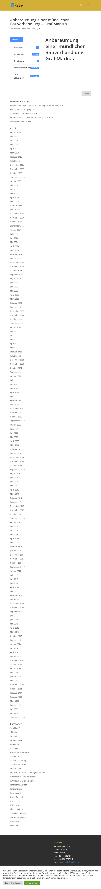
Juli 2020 (14, 429)
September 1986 (17, 717)
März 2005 (14, 701)
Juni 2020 (14, 433)
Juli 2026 (14, 136)
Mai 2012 (14, 680)
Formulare (14, 748)
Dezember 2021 (17, 360)
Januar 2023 (15, 307)
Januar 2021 (15, 404)
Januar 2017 (15, 599)
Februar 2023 (16, 303)
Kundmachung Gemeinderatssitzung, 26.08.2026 (31, 117)
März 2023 (14, 299)
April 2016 (14, 628)
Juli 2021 (14, 380)
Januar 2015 (15, 640)
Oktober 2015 (16, 636)
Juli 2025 (14, 185)
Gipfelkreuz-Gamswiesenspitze (23, 113)
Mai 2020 (14, 437)
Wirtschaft (14, 825)
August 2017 (15, 571)
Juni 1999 (14, 709)
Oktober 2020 (16, 416)
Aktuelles (14, 732)
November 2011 (17, 684)
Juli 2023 (14, 282)
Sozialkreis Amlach (18, 813)
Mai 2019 (14, 485)
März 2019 (14, 494)
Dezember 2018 (17, 506)
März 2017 (14, 591)
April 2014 (14, 652)
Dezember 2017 (17, 555)
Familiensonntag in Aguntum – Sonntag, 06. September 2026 (36, 105)
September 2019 (17, 469)
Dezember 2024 (17, 213)
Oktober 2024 (16, 221)
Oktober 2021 (16, 368)
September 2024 (17, 226)
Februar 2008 (16, 697)
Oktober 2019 (16, 465)
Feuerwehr (15, 744)
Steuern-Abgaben (18, 817)
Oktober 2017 (16, 563)
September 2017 (17, 567)
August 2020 (15, 425)
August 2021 (15, 376)
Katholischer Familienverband (23, 776)
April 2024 (14, 246)
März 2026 (14, 153)
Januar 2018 (15, 550)
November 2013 (17, 660)
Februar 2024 (16, 254)
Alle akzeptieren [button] (32, 883)
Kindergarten (16, 789)
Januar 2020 (15, 453)
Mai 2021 (14, 388)
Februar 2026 (16, 157)
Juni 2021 (14, 384)
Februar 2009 (16, 693)
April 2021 (14, 392)
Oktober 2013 (16, 664)
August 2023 (15, 278)
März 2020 (14, 445)
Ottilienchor (15, 805)
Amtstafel (14, 736)
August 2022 (15, 327)
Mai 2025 (14, 193)
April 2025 (14, 197)
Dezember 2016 (17, 603)
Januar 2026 (15, 161)
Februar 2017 (16, 595)
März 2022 (14, 347)
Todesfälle (14, 821)
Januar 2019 (15, 502)
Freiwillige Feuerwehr (19, 752)
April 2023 (14, 295)
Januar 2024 (15, 258)
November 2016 (17, 607)
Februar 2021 (16, 400)
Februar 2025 (16, 205)
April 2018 (14, 538)
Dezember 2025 (17, 165)
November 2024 (17, 218)
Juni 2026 (14, 140)
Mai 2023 (14, 291)
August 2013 (15, 668)
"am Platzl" (15, 728)
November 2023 (17, 266)
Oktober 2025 (16, 173)
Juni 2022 (14, 335)
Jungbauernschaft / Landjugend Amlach (27, 772)
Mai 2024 (14, 242)
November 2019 (17, 461)
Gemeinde (14, 756)
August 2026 (15, 132)
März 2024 (14, 250)
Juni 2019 (14, 481)
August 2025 (15, 181)
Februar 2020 (16, 449)
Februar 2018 (16, 546)
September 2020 (17, 420)
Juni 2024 (14, 238)
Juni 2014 (14, 648)
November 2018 (17, 510)
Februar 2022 (16, 351)
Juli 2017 (14, 575)
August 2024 (15, 230)
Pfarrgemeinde (16, 809)
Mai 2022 (14, 339)
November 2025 (17, 169)
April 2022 (14, 343)
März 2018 (14, 542)
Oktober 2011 (16, 689)
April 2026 (14, 148)
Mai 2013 (14, 672)
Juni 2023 (14, 286)
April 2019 (14, 490)
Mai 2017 (14, 583)
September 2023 (17, 274)
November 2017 (17, 559)
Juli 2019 (14, 477)
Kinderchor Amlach (18, 785)
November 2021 (17, 364)
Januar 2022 (15, 356)
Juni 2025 (14, 189)
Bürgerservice (16, 740)
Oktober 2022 (16, 319)
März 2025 (14, 201)
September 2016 (17, 611)
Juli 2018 (14, 526)
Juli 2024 (14, 234)
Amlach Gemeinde (22, 28)
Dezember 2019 (17, 457)
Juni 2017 (14, 579)
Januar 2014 (15, 656)
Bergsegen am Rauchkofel (21, 121)
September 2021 (17, 372)
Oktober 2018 (16, 514)
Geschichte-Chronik (18, 764)
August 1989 (15, 713)
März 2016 (14, 632)
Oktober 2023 (16, 270)
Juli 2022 (14, 331)
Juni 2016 (14, 619)
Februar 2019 (16, 498)
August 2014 (15, 644)
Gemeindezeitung (18, 760)
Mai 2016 (14, 624)
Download (16, 39)
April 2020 (14, 441)
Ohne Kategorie (17, 797)
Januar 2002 (15, 705)
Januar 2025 (15, 209)
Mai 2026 (14, 144)
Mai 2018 (14, 534)
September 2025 (17, 177)
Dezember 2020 (17, 408)
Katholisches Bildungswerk (22, 781)
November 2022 (17, 315)
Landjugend (15, 793)
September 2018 (17, 518)
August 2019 (15, 473)
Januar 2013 (15, 676)
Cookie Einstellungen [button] (13, 883)
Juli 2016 (14, 615)
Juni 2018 (14, 530)
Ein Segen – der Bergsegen (22, 109)
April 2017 (14, 587)
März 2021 (14, 396)
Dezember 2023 (17, 262)
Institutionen (15, 768)
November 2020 (17, 412)
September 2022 (17, 323)
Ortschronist (15, 801)
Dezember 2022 (17, 311)
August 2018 (15, 522)
